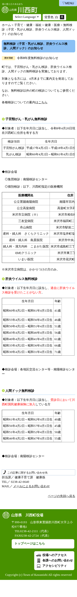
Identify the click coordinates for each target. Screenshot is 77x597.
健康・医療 (52, 25)
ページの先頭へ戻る (61, 496)
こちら (42, 102)
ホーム (6, 25)
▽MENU (68, 3)
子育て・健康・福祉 (28, 25)
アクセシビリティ (54, 565)
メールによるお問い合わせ (31, 486)
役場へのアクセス (54, 555)
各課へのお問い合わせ (57, 560)
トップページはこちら (30, 543)
